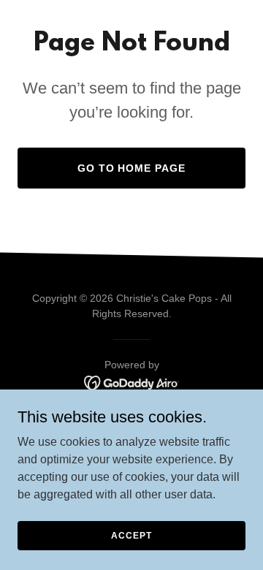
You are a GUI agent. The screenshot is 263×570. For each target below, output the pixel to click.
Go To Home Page (131, 168)
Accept (131, 535)
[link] (132, 382)
